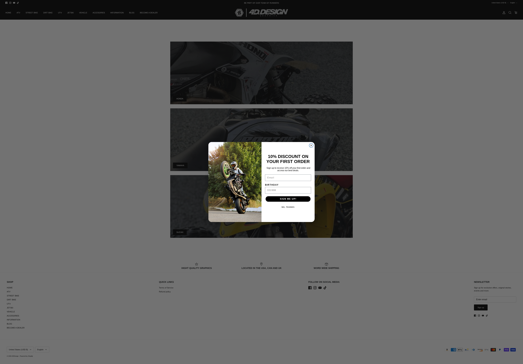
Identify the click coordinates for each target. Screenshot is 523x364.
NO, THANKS (288, 207)
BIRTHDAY (272, 185)
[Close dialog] (311, 145)
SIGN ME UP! (288, 199)
